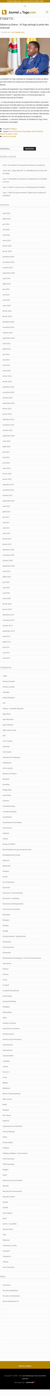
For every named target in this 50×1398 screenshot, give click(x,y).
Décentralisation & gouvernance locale (17, 850)
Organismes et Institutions (12, 1126)
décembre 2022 (8, 419)
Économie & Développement (13, 904)
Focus (5, 980)
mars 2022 (7, 468)
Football (6, 985)
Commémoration (9, 806)
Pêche (5, 1137)
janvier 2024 (7, 381)
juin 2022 (6, 452)
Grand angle (7, 996)
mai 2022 (6, 457)
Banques (6, 779)
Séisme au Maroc (6, 134)
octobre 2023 (8, 398)
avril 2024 (6, 365)
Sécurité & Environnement (12, 1191)
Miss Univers (7, 1099)
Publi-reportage (8, 1159)
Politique (13, 129)
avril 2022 (6, 463)
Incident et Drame (9, 1023)
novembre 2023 (8, 392)
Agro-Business (8, 719)
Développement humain (11, 855)
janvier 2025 (7, 316)
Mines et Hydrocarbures (12, 1094)
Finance (5, 969)
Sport (5, 1218)
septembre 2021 (9, 501)
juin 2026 (6, 224)
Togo (15, 134)
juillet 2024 (7, 349)
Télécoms (6, 1240)
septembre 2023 (9, 403)
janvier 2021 (7, 544)
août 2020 (6, 571)
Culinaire (6, 833)
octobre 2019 (8, 626)
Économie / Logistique (11, 898)
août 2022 (6, 441)
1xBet (5, 676)
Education (6, 915)
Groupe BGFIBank (9, 1001)
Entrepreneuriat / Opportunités (14, 936)
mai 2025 (6, 295)
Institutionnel (7, 1045)
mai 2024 (6, 360)
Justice (5, 1066)
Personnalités (8, 1142)
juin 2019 (6, 647)
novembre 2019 (8, 620)
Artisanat (6, 746)
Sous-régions (7, 1213)
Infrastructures (8, 1034)
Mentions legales (25, 1366)
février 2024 (7, 376)
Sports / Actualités (10, 1224)
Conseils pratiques (9, 812)
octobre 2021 (8, 495)
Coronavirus (7, 828)
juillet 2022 (7, 447)
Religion (5, 1170)
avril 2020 (6, 593)
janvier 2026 (7, 251)
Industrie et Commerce (11, 1029)
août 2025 (6, 278)
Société (5, 1202)
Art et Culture (7, 741)
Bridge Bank (7, 790)
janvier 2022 (7, 479)
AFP (4, 703)
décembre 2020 (8, 550)
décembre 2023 (8, 387)
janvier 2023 (7, 414)
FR (25, 6)
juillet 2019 (7, 642)
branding (6, 784)
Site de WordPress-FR (11, 1301)
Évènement (7, 953)
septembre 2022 (9, 436)
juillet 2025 (7, 284)
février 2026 (7, 246)
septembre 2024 (9, 338)
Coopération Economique (12, 822)
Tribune (5, 1262)
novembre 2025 (8, 262)
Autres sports (8, 768)
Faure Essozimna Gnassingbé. (20, 131)
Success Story (8, 1229)
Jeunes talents (8, 1056)
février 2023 (7, 409)
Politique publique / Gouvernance (15, 1153)
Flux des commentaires (11, 1296)
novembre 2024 (8, 327)
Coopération (7, 817)
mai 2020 (6, 588)
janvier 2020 (7, 609)
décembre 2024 (8, 322)
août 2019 (6, 636)
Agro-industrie (8, 725)
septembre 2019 (9, 631)
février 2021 (7, 539)
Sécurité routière (9, 1197)
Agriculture (7, 714)
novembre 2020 (8, 555)
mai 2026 (6, 230)
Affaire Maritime (9, 698)
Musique (6, 1110)
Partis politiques (9, 1132)
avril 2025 (6, 300)
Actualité (6, 692)
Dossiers (6, 871)
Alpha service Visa (9, 730)
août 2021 (6, 506)
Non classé (7, 1115)
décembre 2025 (8, 257)
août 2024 (6, 343)
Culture (5, 839)
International (7, 1050)
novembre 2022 (8, 425)
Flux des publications (10, 1290)
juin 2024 (6, 354)
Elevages (6, 920)
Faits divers (7, 963)
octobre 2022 (8, 430)
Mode (5, 1104)
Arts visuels (7, 752)
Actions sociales (9, 687)
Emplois (5, 925)
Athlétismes (7, 763)
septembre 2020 (9, 566)
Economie (6, 887)
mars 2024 (7, 371)
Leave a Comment (9, 136)
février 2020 (7, 604)
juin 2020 (6, 582)
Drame (5, 877)
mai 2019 (6, 653)
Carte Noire (7, 795)
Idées (5, 1018)
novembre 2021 (8, 490)
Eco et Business (8, 882)
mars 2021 (7, 533)
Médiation (6, 1088)
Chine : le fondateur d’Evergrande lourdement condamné (24, 165)
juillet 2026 (7, 219)
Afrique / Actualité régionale (13, 708)
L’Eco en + (6, 1072)
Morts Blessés (37, 131)
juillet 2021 (7, 512)
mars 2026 (7, 240)
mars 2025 (7, 306)
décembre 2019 (8, 615)
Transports (7, 1256)
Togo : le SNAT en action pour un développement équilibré (24, 187)
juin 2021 (6, 517)
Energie (5, 931)
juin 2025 (6, 289)
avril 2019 (6, 658)
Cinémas (6, 801)
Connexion (7, 1285)
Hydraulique (7, 1012)
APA (4, 736)
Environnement (8, 947)
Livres (5, 1077)
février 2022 (7, 474)
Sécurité (6, 1186)
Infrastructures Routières (12, 1039)
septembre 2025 (9, 273)
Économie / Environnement (13, 893)
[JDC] (19, 12)
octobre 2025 (8, 268)
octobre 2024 (8, 333)
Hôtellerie (6, 1007)
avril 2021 (6, 528)
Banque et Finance (10, 774)
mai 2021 (6, 522)
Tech (4, 1235)
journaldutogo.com (30, 1376)
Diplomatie (7, 866)
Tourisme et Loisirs (10, 1245)
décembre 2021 (8, 485)
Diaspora (6, 860)
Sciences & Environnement (12, 1180)
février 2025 (7, 311)
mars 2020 (7, 598)
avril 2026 (6, 235)
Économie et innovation (11, 909)
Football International (11, 991)
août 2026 (6, 213)
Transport (6, 1251)
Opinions (6, 1121)
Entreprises (7, 942)
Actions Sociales (9, 681)
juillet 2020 (7, 577)
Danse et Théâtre (9, 844)
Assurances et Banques (11, 757)
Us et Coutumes (8, 1267)
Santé (5, 1175)
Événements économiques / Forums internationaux (22, 958)
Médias (5, 1083)
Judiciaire (6, 1061)
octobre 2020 (8, 560)
